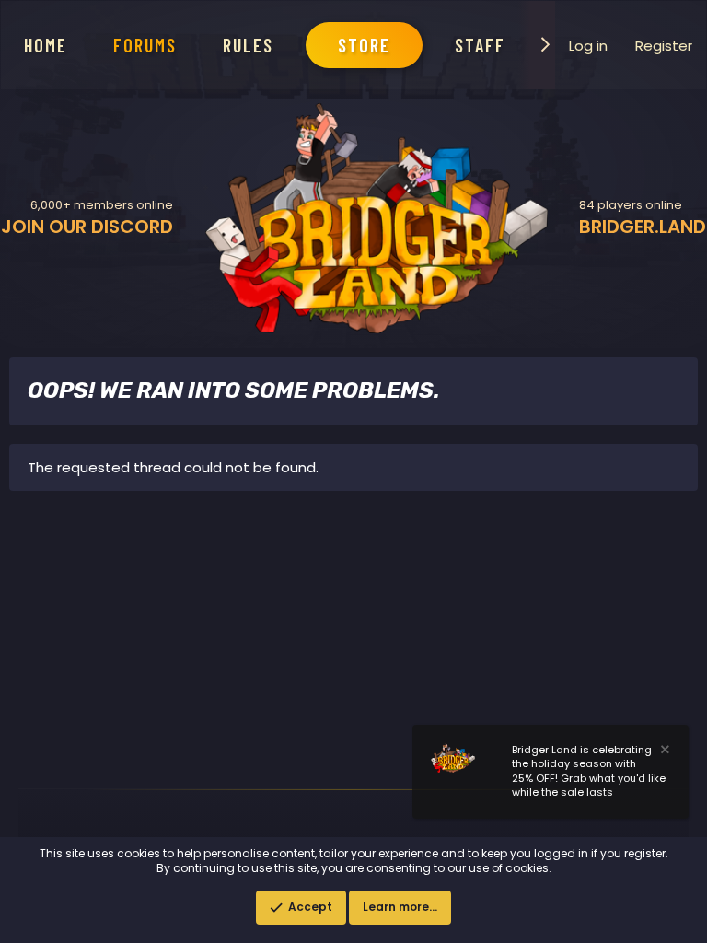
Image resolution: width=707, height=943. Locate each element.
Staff (480, 45)
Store (364, 45)
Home (45, 45)
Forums (145, 45)
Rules (248, 45)
